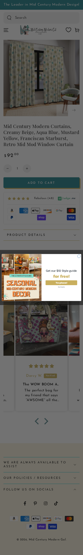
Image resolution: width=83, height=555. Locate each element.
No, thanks (61, 287)
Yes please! (61, 282)
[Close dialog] (78, 256)
